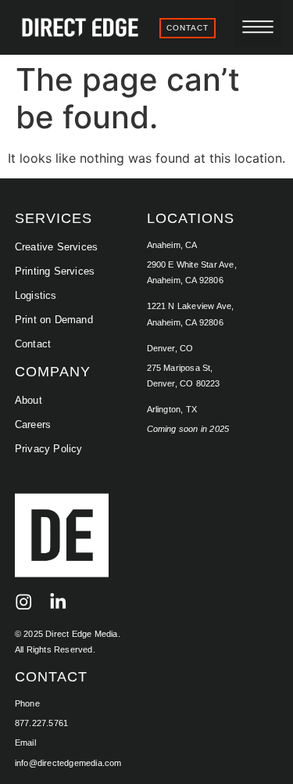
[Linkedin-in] (58, 602)
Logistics (36, 295)
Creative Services (56, 247)
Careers (33, 424)
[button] (257, 23)
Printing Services (55, 271)
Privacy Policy (49, 449)
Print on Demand (54, 319)
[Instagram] (24, 602)
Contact (33, 344)
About (28, 400)
